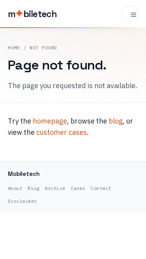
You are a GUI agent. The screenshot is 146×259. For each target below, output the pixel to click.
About (15, 188)
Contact (101, 188)
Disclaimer (22, 201)
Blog (33, 188)
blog (116, 120)
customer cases (61, 132)
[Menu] (130, 13)
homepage (50, 120)
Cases (78, 188)
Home (14, 47)
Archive (55, 188)
